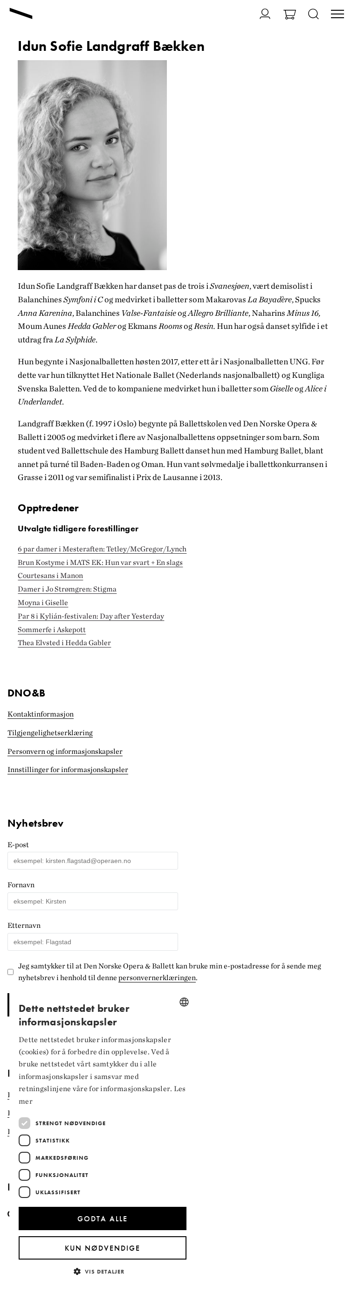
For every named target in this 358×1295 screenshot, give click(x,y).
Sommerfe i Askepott (52, 629)
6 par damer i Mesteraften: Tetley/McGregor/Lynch (102, 548)
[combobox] (184, 1002)
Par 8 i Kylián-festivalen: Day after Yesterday (91, 616)
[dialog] (102, 1138)
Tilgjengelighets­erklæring (50, 732)
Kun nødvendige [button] (102, 1248)
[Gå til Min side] (259, 13)
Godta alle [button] (102, 1219)
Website (13, 814)
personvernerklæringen (157, 977)
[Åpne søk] (313, 15)
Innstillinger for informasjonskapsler (67, 769)
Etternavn (24, 925)
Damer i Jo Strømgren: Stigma (67, 589)
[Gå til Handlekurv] (289, 15)
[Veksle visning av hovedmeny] (337, 15)
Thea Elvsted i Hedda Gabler (64, 642)
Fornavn (20, 884)
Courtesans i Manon (50, 575)
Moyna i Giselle (43, 602)
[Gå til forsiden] (21, 14)
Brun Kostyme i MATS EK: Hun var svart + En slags (100, 562)
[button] (102, 1271)
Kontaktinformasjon (40, 714)
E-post (18, 844)
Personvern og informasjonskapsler (65, 751)
